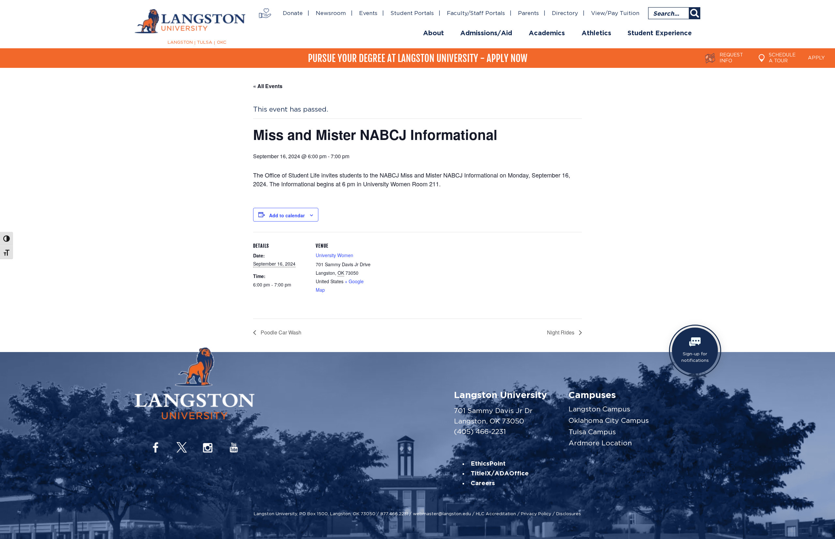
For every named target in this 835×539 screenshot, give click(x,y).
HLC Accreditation (496, 513)
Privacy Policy (536, 513)
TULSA (204, 42)
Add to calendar (287, 215)
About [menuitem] (433, 33)
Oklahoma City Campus (609, 420)
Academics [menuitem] (547, 33)
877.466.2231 (394, 513)
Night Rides (561, 332)
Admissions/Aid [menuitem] (486, 33)
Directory (565, 13)
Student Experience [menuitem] (660, 33)
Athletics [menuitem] (596, 33)
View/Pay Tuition (615, 13)
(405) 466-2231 (480, 431)
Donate (293, 13)
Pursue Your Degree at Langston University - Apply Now (417, 58)
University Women (334, 255)
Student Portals (412, 13)
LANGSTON (180, 42)
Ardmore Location (600, 442)
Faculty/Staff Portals (476, 13)
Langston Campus (599, 409)
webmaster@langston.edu (442, 513)
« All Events (267, 86)
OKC (221, 42)
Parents (528, 13)
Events (368, 13)
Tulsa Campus (592, 431)
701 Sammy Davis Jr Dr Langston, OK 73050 (493, 416)
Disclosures (568, 513)
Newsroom (331, 13)
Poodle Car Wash (280, 332)
